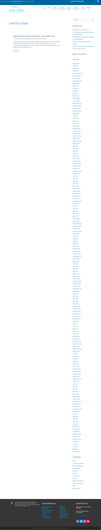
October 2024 (76, 108)
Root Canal (62, 512)
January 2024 (76, 131)
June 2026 (75, 68)
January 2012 (76, 451)
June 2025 (75, 88)
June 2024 (75, 118)
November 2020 (77, 226)
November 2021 (77, 196)
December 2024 (77, 103)
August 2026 (76, 63)
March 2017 (76, 334)
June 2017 (75, 326)
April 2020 (75, 243)
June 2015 (75, 386)
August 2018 (76, 291)
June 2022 (75, 178)
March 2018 (76, 304)
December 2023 (77, 133)
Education (75, 473)
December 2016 (77, 341)
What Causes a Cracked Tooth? (81, 29)
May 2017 (75, 329)
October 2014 (76, 406)
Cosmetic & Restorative (48, 510)
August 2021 (76, 203)
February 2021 (76, 218)
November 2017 (77, 314)
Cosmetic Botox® (46, 512)
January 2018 (76, 309)
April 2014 (75, 416)
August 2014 (76, 411)
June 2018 (75, 296)
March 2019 (76, 273)
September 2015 (77, 379)
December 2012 (77, 434)
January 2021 (76, 221)
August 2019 (76, 261)
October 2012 (76, 436)
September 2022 (77, 171)
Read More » (17, 50)
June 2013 (75, 421)
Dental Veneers (63, 515)
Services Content (37, 38)
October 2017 (76, 316)
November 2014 (77, 404)
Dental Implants (46, 517)
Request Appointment (81, 515)
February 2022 (76, 188)
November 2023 (77, 136)
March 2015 (76, 394)
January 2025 (76, 101)
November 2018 (77, 284)
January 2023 (76, 161)
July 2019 (75, 263)
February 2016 (76, 366)
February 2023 (76, 158)
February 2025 (76, 98)
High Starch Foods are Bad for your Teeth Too (34, 36)
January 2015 (76, 399)
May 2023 (75, 151)
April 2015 (75, 391)
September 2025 (77, 81)
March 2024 (76, 126)
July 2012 (75, 444)
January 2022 (76, 191)
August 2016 (76, 351)
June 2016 (75, 356)
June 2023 (75, 148)
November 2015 (77, 374)
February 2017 (76, 336)
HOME (44, 8)
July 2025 (75, 86)
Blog (74, 461)
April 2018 (75, 301)
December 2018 (77, 281)
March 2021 (76, 216)
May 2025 (75, 91)
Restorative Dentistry (78, 481)
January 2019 (76, 278)
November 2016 (77, 344)
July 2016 (75, 354)
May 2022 (75, 181)
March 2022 (76, 186)
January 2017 (76, 339)
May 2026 (75, 71)
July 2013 (75, 419)
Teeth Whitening (64, 517)
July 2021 (75, 206)
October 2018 (76, 286)
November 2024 (77, 106)
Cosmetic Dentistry (19, 38)
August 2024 (76, 113)
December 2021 (77, 193)
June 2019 (75, 266)
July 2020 (75, 236)
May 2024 (75, 121)
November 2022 (77, 166)
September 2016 (77, 349)
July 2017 (75, 324)
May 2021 (75, 211)
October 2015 (76, 376)
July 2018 (75, 294)
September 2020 (77, 231)
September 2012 (77, 439)
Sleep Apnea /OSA (64, 513)
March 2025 (76, 96)
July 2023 (75, 146)
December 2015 (77, 371)
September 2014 (77, 409)
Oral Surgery (76, 476)
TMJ (74, 486)
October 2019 (76, 258)
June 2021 (75, 208)
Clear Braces (45, 508)
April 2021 (75, 213)
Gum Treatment (46, 515)
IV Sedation (62, 506)
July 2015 (75, 384)
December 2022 (77, 163)
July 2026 (75, 66)
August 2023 (76, 143)
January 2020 (76, 251)
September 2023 (77, 141)
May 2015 (75, 389)
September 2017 (77, 319)
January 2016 (76, 369)
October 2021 (76, 198)
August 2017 (76, 321)
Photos (74, 478)
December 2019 (77, 253)
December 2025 (77, 73)
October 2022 (76, 168)
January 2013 (76, 431)
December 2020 (77, 223)
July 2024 (75, 116)
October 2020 (76, 228)
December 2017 (77, 311)
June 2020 (75, 238)
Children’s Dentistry (46, 507)
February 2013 (76, 429)
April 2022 (75, 183)
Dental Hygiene (28, 38)
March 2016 (76, 364)
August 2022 (76, 173)
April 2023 (75, 153)
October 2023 (76, 138)
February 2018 (76, 306)
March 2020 (76, 246)
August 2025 (76, 83)
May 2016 (75, 359)
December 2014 (77, 401)
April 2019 (75, 271)
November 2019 (77, 256)
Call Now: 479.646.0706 (77, 1)
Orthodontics (63, 510)
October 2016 (76, 346)
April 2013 (75, 424)
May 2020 (75, 241)
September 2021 (77, 201)
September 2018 (77, 288)
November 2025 (77, 76)
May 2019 (75, 268)
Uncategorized (76, 488)
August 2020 (76, 233)
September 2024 (77, 111)
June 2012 (75, 446)
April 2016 (75, 361)
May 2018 (75, 299)
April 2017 (75, 331)
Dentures (75, 471)
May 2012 (75, 449)
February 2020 (76, 248)
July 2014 (75, 414)
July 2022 (75, 176)
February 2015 (76, 396)
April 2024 (75, 123)
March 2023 (76, 156)
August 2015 (76, 381)
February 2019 (76, 276)
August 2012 (76, 441)
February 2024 (76, 128)
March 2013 (76, 426)
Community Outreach (78, 463)
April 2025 (75, 93)
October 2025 (76, 78)
